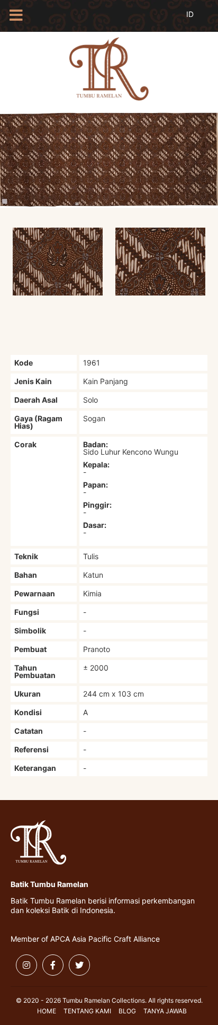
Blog (127, 1011)
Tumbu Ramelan (109, 69)
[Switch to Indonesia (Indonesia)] (198, 20)
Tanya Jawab (165, 1011)
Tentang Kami (87, 1011)
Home (46, 1011)
